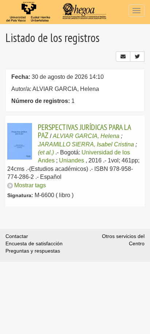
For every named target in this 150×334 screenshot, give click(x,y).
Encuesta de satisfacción (34, 243)
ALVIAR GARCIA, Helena (86, 136)
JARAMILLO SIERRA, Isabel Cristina (86, 144)
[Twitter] (137, 56)
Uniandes (71, 160)
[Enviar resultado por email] (123, 56)
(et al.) (46, 152)
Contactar (16, 236)
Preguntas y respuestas (32, 251)
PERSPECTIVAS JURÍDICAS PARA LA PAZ (84, 131)
